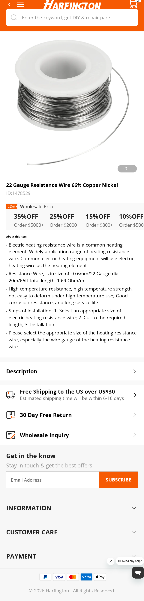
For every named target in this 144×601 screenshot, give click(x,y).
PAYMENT (21, 556)
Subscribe (118, 480)
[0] (133, 7)
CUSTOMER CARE (31, 532)
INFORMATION (28, 508)
